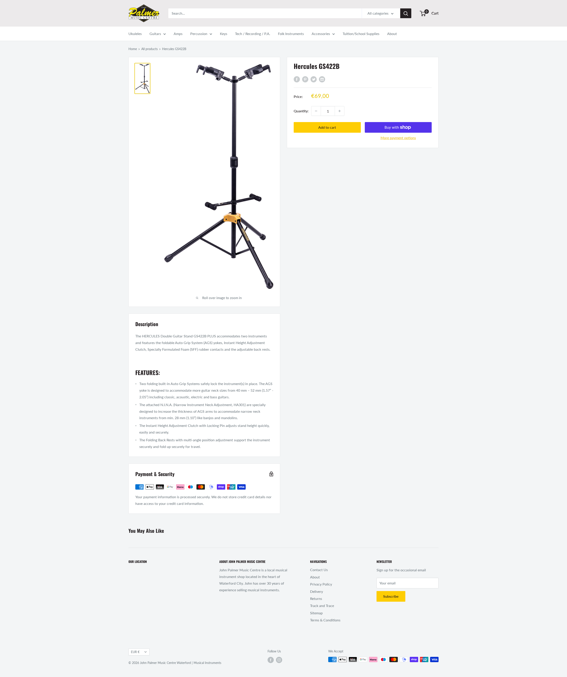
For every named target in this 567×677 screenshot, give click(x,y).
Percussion (198, 33)
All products (149, 49)
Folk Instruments (291, 33)
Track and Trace (322, 605)
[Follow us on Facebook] (271, 660)
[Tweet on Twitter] (314, 79)
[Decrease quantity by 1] (316, 111)
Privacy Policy (321, 584)
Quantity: (301, 111)
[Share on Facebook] (297, 79)
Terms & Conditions (325, 620)
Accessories (321, 33)
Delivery (316, 591)
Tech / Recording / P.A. (252, 33)
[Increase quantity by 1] (339, 111)
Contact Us (319, 570)
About (392, 33)
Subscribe (391, 596)
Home (132, 49)
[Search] (405, 13)
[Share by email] (322, 79)
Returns (316, 598)
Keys (223, 33)
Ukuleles (135, 33)
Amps (178, 33)
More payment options (398, 138)
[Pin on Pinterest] (305, 79)
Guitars (155, 33)
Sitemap (316, 613)
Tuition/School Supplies (361, 33)
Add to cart (327, 127)
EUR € (135, 652)
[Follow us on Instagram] (279, 660)
